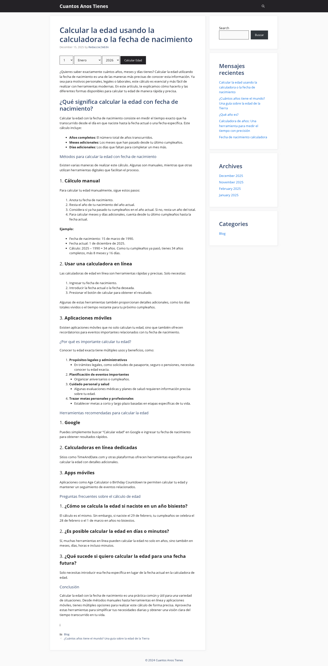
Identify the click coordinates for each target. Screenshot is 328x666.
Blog (66, 634)
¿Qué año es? (228, 114)
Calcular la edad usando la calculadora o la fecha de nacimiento (238, 87)
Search (224, 28)
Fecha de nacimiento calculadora (243, 137)
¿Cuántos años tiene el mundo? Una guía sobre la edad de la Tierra (106, 638)
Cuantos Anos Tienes (84, 6)
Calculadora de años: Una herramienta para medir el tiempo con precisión (238, 126)
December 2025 (231, 176)
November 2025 (231, 182)
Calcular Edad (133, 60)
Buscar (259, 35)
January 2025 (229, 195)
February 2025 (230, 188)
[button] (263, 6)
